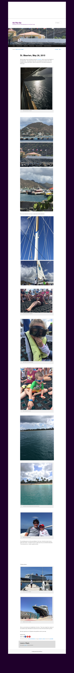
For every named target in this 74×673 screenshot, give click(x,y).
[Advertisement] (37, 10)
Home (14, 45)
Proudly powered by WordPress (37, 651)
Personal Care (31, 45)
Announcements (19, 45)
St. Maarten (39, 59)
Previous (56, 49)
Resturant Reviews (39, 45)
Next (60, 49)
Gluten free (26, 45)
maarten (40, 638)
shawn (22, 49)
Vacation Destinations (47, 45)
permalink (51, 638)
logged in (25, 645)
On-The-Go (16, 22)
